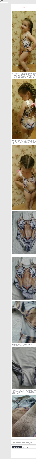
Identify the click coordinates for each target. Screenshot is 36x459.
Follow (24, 7)
